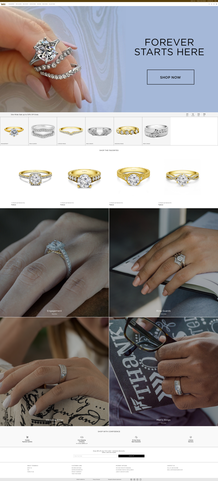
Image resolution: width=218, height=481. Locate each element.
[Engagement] (54, 262)
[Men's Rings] (156, 131)
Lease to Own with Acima (122, 471)
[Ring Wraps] (99, 131)
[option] (35, 179)
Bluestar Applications (117, 479)
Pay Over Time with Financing (123, 467)
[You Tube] (140, 479)
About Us (29, 467)
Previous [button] (15, 179)
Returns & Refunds (76, 467)
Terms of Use (30, 471)
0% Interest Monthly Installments (125, 469)
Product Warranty (77, 471)
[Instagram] (134, 479)
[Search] (209, 4)
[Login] (211, 4)
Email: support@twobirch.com (175, 469)
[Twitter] (137, 479)
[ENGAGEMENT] (14, 131)
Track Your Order (76, 473)
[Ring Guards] (42, 131)
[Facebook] (131, 479)
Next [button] (202, 179)
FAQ (28, 469)
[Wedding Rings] (128, 131)
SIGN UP (131, 456)
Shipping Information (77, 469)
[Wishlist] (214, 4)
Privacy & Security (96, 479)
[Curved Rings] (71, 131)
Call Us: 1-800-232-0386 (172, 467)
